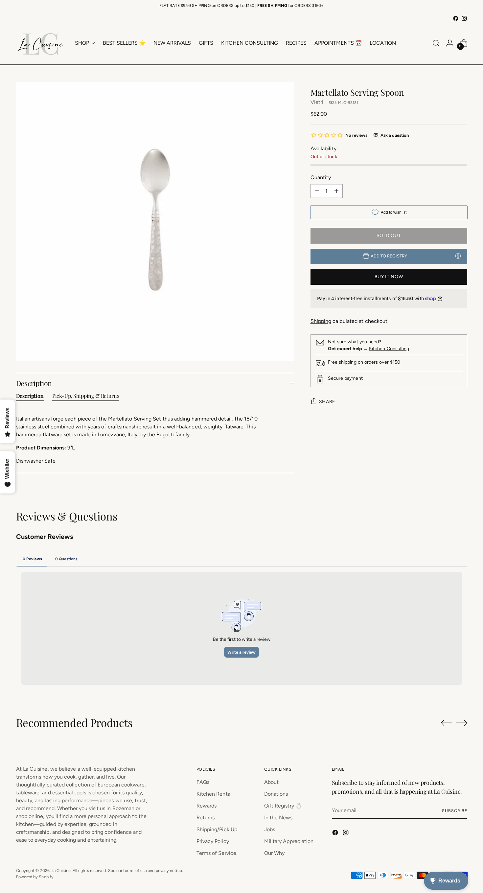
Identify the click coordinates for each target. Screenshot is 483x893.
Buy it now (389, 276)
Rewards (206, 806)
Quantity (320, 177)
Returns (205, 817)
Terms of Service (216, 853)
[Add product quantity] (336, 190)
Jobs (269, 829)
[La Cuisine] (40, 43)
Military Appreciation (289, 841)
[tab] (30, 397)
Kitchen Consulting (389, 348)
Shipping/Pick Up (216, 829)
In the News (278, 817)
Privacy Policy (212, 841)
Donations (276, 794)
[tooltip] (458, 255)
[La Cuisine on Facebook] (456, 18)
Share (327, 401)
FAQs (202, 782)
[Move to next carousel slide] (461, 722)
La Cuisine (61, 870)
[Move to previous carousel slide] (446, 723)
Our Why (274, 853)
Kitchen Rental (214, 794)
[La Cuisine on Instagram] (464, 18)
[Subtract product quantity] (317, 190)
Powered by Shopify (35, 876)
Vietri (316, 102)
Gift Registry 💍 (283, 806)
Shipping (321, 321)
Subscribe (454, 810)
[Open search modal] (436, 43)
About (271, 782)
